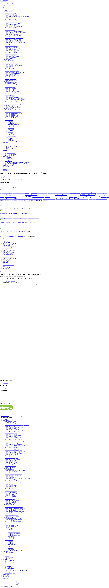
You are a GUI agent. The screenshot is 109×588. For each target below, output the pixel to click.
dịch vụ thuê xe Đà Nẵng (42, 193)
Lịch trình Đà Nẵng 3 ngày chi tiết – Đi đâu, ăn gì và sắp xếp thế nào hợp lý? (15, 222)
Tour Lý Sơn (7, 149)
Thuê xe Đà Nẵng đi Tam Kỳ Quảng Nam (13, 41)
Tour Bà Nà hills (8, 145)
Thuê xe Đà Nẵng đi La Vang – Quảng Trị (13, 31)
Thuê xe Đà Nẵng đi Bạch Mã (11, 24)
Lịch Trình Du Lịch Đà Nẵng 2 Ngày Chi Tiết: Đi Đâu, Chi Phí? (13, 231)
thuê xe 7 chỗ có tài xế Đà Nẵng (73, 195)
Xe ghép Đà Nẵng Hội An (10, 154)
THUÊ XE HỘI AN (7, 59)
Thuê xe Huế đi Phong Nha (10, 93)
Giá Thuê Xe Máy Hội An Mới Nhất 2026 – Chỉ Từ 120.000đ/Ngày (13, 213)
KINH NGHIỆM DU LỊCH (8, 165)
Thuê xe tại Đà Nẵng (9, 120)
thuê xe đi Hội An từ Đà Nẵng (49, 199)
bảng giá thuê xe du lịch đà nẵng (5, 193)
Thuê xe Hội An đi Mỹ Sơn (10, 68)
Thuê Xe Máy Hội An (12, 136)
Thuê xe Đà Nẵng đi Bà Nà (10, 19)
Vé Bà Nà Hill (8, 157)
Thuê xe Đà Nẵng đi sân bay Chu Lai (12, 43)
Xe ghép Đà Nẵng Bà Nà (10, 153)
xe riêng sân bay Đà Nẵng (12, 200)
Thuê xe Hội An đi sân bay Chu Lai (12, 71)
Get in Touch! (3, 271)
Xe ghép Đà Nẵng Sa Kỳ (10, 155)
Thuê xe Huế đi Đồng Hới (10, 92)
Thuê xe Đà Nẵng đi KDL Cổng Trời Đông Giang (15, 42)
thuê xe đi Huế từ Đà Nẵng (28, 199)
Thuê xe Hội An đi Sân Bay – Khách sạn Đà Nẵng (15, 62)
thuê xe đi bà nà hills (12, 199)
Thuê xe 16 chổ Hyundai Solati (14, 126)
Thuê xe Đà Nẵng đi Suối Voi (11, 25)
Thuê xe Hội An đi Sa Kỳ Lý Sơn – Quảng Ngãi (14, 72)
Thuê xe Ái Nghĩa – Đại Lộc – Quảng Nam (14, 98)
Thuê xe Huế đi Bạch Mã (10, 87)
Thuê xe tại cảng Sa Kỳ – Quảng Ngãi (12, 107)
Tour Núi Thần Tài (9, 148)
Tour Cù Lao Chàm (9, 144)
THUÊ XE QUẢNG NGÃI (8, 105)
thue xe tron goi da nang (41, 195)
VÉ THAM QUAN (6, 156)
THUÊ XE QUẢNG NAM (8, 96)
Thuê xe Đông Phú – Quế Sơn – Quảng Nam (14, 104)
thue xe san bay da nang (31, 195)
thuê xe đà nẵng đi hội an (87, 199)
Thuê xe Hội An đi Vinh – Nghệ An (12, 75)
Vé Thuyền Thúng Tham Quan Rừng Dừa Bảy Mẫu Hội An (17, 162)
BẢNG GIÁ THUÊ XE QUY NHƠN (10, 258)
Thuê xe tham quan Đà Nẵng (11, 15)
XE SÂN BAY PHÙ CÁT (8, 259)
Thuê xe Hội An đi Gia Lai (10, 77)
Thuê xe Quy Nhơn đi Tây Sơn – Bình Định (14, 114)
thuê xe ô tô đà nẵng (96, 197)
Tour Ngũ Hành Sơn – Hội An (11, 146)
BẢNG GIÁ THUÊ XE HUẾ (9, 250)
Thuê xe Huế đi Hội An (10, 90)
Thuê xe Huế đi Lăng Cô (10, 85)
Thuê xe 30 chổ (11, 128)
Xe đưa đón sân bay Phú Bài (11, 83)
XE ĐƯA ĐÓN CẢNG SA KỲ (9, 256)
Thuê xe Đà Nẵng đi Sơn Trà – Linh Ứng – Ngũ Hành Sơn (17, 16)
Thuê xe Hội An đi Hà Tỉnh (10, 74)
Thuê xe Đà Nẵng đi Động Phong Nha (13, 40)
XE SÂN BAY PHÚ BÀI (8, 251)
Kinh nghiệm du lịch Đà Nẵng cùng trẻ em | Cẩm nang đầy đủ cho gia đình (15, 236)
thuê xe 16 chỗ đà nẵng (88, 195)
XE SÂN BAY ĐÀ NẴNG (8, 244)
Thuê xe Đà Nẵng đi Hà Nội (10, 51)
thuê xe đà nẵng (60, 199)
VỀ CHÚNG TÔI (6, 167)
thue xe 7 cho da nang (88, 193)
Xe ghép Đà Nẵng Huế (9, 151)
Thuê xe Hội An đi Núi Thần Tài (11, 64)
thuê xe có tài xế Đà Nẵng (25, 197)
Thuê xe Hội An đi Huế (10, 67)
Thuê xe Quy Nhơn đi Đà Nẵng (11, 116)
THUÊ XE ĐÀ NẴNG (7, 11)
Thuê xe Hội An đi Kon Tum (11, 76)
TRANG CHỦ (6, 10)
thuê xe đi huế (20, 199)
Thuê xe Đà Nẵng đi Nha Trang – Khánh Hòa (14, 34)
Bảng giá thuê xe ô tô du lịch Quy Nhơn (13, 109)
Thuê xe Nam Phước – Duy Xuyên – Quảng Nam (15, 99)
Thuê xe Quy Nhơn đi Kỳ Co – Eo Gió (13, 112)
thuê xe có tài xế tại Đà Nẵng (10, 197)
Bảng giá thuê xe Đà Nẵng (10, 13)
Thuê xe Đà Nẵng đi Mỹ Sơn (11, 27)
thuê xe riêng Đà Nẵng (73, 197)
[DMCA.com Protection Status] (6, 409)
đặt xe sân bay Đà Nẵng (46, 200)
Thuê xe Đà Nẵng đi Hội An (10, 17)
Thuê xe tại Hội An (9, 131)
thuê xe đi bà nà (3, 199)
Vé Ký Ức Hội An (8, 161)
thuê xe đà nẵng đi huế (71, 199)
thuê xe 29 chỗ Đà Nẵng (100, 195)
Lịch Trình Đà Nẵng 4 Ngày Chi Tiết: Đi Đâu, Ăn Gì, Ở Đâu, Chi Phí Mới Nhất (16, 208)
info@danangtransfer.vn (10, 281)
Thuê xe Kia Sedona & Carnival (14, 123)
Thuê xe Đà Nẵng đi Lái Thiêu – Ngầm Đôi (14, 22)
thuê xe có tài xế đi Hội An (37, 197)
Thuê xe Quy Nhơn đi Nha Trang (11, 115)
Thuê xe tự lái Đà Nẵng (10, 58)
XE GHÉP (5, 150)
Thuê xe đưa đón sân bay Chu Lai (12, 97)
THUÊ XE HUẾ (6, 81)
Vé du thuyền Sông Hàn (10, 164)
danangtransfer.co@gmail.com (9, 3)
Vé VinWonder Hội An (9, 159)
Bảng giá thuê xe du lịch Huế (11, 82)
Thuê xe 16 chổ (11, 125)
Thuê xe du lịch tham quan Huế (11, 84)
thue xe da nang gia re (7, 195)
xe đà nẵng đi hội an (26, 200)
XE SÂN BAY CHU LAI (8, 253)
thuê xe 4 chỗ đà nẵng (61, 195)
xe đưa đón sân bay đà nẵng (36, 200)
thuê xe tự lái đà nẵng (84, 197)
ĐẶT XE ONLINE (6, 267)
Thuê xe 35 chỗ (11, 129)
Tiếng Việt (6, 170)
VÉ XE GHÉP (6, 261)
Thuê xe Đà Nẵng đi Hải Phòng (11, 52)
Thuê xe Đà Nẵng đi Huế (10, 30)
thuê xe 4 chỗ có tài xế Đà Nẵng (50, 195)
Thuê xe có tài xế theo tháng (10, 57)
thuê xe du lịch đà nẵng (59, 197)
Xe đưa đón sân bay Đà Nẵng (11, 14)
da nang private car (31, 193)
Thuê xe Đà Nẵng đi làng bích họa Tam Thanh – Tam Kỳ (16, 44)
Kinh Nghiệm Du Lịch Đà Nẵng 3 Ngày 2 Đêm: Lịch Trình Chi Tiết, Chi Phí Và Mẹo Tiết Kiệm (19, 218)
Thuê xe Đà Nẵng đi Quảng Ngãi (11, 46)
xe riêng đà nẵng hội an (19, 200)
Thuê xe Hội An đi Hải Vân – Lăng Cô (13, 66)
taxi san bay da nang (75, 193)
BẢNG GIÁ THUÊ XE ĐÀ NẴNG (10, 243)
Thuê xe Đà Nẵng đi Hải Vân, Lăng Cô (13, 28)
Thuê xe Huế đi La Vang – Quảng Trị (12, 91)
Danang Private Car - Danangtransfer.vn (11, 387)
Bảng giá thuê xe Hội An (10, 60)
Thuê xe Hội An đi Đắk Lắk (10, 79)
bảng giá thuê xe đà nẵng (15, 193)
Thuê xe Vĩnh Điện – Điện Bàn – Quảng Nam (14, 103)
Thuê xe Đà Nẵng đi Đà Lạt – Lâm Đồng (13, 35)
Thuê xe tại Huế (8, 137)
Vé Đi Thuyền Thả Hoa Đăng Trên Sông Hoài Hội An (16, 163)
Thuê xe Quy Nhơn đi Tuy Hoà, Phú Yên (13, 113)
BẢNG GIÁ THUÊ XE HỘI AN (9, 246)
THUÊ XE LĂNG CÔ (7, 248)
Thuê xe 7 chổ (10, 122)
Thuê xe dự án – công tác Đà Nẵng (12, 56)
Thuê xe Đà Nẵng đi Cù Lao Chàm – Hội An (14, 18)
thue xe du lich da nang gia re (19, 195)
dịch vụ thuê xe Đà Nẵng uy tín (54, 193)
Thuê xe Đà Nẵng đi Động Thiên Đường (13, 39)
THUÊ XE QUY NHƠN (8, 108)
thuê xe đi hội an (38, 199)
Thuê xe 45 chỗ (11, 130)
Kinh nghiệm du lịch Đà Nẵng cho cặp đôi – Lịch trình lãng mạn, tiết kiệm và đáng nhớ (17, 227)
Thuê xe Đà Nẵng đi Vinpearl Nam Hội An (13, 26)
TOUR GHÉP (5, 142)
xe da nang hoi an (5, 200)
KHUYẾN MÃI (6, 166)
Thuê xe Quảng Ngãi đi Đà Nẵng (11, 106)
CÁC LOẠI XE (6, 118)
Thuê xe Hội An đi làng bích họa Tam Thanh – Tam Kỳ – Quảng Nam (19, 69)
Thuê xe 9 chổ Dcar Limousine (14, 124)
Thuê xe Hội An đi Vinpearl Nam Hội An (13, 65)
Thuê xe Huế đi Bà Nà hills (10, 88)
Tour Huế (7, 147)
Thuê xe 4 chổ (10, 121)
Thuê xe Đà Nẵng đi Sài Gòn (11, 54)
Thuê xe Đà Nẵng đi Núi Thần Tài (12, 21)
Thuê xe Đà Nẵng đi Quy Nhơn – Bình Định (14, 33)
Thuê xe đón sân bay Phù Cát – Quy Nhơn (13, 110)
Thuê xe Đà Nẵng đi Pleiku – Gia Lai (12, 48)
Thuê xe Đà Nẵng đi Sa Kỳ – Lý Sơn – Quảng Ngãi (15, 32)
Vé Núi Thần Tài (8, 158)
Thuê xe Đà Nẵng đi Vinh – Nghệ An (12, 50)
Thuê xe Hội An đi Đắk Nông (11, 80)
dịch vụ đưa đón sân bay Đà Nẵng (65, 193)
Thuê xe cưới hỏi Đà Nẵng (10, 55)
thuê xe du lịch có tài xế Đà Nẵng (46, 197)
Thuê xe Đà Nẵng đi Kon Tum (11, 47)
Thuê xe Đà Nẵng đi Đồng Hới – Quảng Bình (14, 38)
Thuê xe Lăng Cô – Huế (10, 95)
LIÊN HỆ (4, 169)
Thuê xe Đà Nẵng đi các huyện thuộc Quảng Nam (15, 36)
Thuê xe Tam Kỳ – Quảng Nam (11, 101)
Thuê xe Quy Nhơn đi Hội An (11, 117)
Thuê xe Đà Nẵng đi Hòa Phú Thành (12, 23)
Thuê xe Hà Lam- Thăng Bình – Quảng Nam (14, 100)
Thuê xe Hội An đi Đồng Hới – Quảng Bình (14, 73)
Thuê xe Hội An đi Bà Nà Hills (11, 63)
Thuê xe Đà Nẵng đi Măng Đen (11, 49)
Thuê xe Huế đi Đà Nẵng (10, 89)
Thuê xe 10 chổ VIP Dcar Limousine (15, 141)
